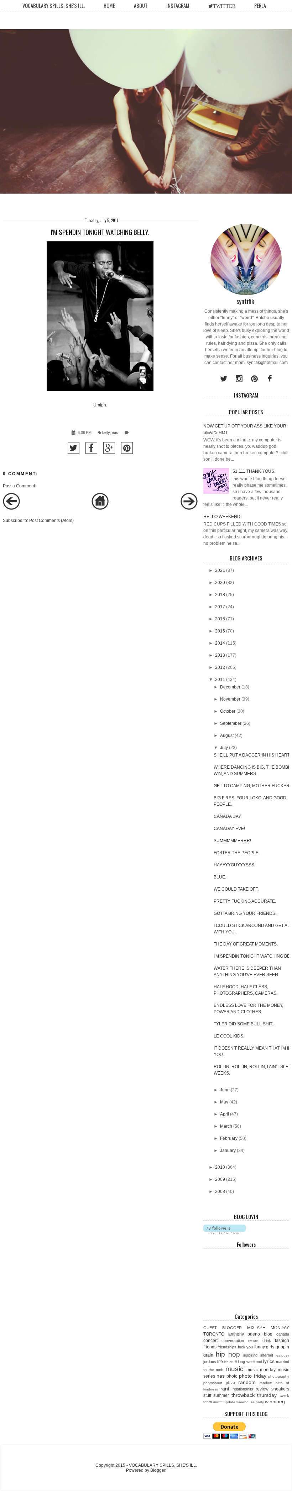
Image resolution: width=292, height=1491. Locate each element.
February (229, 1138)
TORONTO (213, 1334)
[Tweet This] (74, 448)
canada (282, 1334)
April (224, 1114)
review (262, 1389)
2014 (220, 643)
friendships (227, 1347)
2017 (220, 606)
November (230, 699)
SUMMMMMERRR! (232, 840)
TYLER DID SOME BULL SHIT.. (244, 1023)
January (228, 1150)
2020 (220, 582)
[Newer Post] (11, 508)
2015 (220, 631)
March (226, 1126)
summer (221, 1395)
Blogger (157, 1470)
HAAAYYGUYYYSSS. (234, 864)
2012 (220, 667)
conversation (232, 1340)
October (227, 711)
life (220, 1361)
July (224, 747)
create (253, 1341)
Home (109, 5)
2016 (220, 618)
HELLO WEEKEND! (222, 516)
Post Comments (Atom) (51, 520)
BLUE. (220, 877)
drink (266, 1340)
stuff (207, 1395)
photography (278, 1376)
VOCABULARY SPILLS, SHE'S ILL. (53, 5)
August (227, 735)
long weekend (250, 1361)
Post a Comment (19, 485)
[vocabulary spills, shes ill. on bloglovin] (224, 1232)
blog (268, 1334)
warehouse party (250, 1402)
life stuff (230, 1362)
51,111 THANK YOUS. (254, 471)
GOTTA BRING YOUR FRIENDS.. (245, 913)
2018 (220, 594)
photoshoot (212, 1383)
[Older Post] (189, 508)
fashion (282, 1340)
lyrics (269, 1361)
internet (266, 1355)
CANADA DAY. (227, 816)
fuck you (245, 1347)
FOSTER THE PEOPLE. (237, 852)
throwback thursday (254, 1395)
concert (210, 1340)
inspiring (250, 1355)
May (224, 1102)
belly (106, 432)
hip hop (228, 1354)
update (229, 1402)
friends (210, 1346)
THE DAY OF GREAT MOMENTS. (246, 944)
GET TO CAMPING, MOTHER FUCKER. (252, 785)
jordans (209, 1361)
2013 (220, 655)
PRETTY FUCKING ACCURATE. (245, 901)
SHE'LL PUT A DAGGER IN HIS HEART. (252, 755)
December (230, 687)
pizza (230, 1382)
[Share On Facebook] (91, 448)
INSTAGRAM (177, 5)
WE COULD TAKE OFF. (236, 889)
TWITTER (224, 6)
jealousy (282, 1355)
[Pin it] (127, 448)
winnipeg (275, 1401)
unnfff (218, 1402)
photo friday (252, 1376)
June (225, 1089)
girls (270, 1346)
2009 (220, 1179)
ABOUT (140, 5)
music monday (261, 1369)
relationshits (243, 1389)
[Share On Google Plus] (109, 448)
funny (259, 1346)
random (247, 1382)
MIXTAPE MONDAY (268, 1327)
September (230, 723)
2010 (220, 1167)
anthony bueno (244, 1334)
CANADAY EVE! (229, 828)
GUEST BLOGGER (222, 1328)
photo (232, 1376)
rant (224, 1389)
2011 (220, 679)
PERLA (260, 5)
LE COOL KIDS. (229, 1036)
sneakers (280, 1389)
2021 (220, 570)
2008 (220, 1191)
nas (115, 432)
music (234, 1369)
